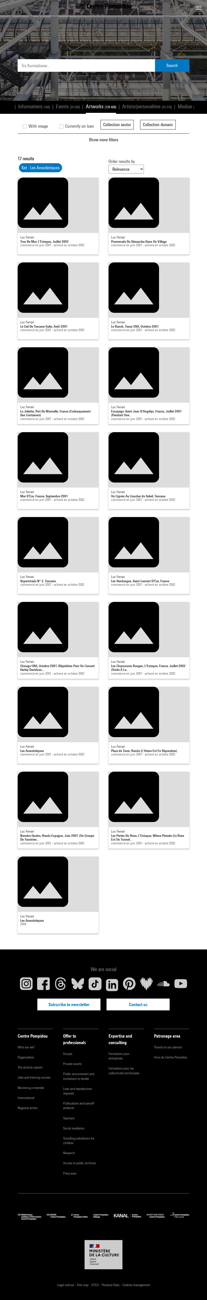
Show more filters (103, 139)
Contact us (138, 1004)
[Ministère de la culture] (103, 1254)
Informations (34, 106)
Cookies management (136, 1285)
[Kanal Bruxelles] (130, 1219)
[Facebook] (43, 985)
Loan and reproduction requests (77, 1091)
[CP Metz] (82, 1219)
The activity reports (30, 1067)
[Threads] (60, 985)
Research (69, 1153)
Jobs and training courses (34, 1077)
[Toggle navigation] (198, 8)
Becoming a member (31, 1088)
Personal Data (111, 1285)
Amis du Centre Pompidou (170, 1057)
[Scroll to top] (195, 1288)
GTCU (95, 1285)
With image (38, 126)
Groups (67, 1054)
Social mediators (73, 1128)
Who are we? (26, 1047)
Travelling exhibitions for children (78, 1140)
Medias (190, 106)
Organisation (26, 1057)
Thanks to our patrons (168, 1047)
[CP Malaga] (103, 1219)
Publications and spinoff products (78, 1105)
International (26, 1098)
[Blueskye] (77, 985)
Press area (69, 1173)
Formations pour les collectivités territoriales (124, 1070)
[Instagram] (26, 985)
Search (172, 65)
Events (68, 106)
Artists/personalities (147, 106)
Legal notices (66, 1285)
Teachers (68, 1118)
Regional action (28, 1108)
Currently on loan (79, 126)
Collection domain (158, 124)
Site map (83, 1285)
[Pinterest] (129, 985)
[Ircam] (59, 1219)
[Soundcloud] (163, 985)
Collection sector (117, 124)
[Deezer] (146, 985)
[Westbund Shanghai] (158, 1219)
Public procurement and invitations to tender (78, 1076)
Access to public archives (79, 1163)
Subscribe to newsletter (69, 1004)
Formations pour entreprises (119, 1056)
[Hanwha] (179, 1219)
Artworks (101, 106)
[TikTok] (95, 985)
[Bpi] (32, 1219)
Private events (72, 1064)
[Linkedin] (112, 985)
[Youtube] (180, 985)
